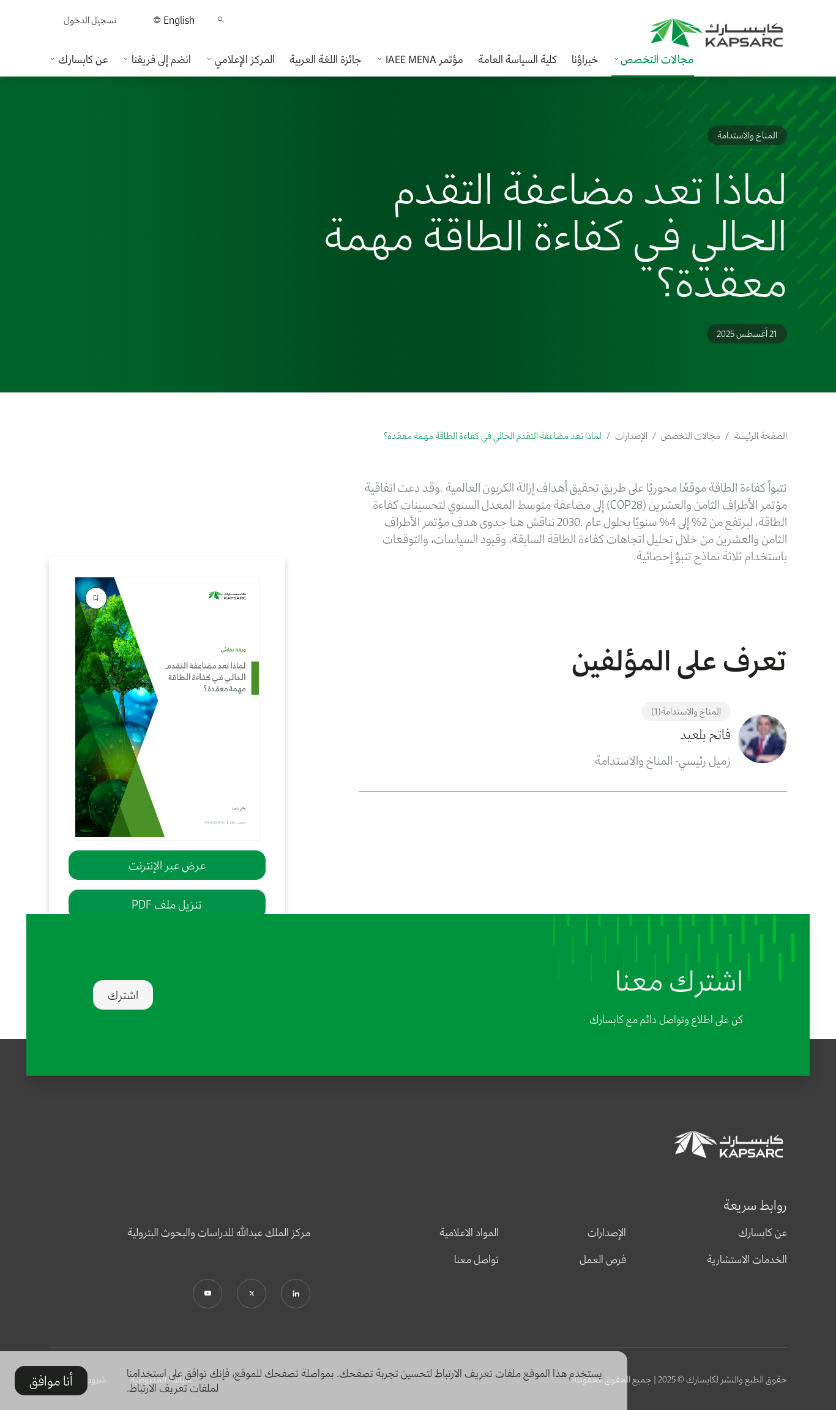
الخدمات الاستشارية (747, 1259)
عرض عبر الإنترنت (167, 865)
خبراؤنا (585, 59)
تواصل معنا (476, 1259)
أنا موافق (51, 1380)
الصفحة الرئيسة (760, 435)
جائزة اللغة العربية (325, 59)
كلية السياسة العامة (517, 59)
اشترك (123, 994)
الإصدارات (631, 435)
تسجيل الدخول (90, 20)
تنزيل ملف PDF (167, 904)
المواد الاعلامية (469, 1232)
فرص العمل (603, 1259)
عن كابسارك (762, 1232)
